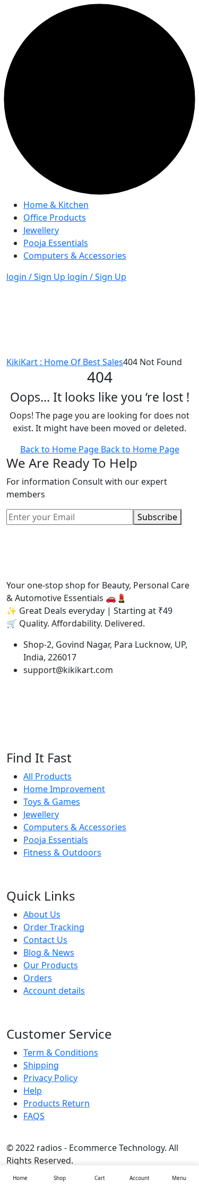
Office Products (54, 217)
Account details (54, 990)
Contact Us (45, 940)
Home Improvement (64, 789)
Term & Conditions (60, 1052)
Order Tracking (53, 927)
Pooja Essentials (55, 243)
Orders (37, 978)
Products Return (56, 1103)
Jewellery (41, 230)
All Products (47, 776)
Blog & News (48, 952)
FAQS (34, 1116)
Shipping (41, 1065)
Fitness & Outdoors (62, 852)
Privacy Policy (50, 1078)
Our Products (50, 965)
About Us (41, 914)
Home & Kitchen (56, 205)
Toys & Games (51, 801)
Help (32, 1090)
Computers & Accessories (74, 255)
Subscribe (157, 517)
